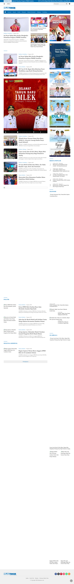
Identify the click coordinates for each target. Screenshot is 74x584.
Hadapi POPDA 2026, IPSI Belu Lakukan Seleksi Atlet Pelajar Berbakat (54, 562)
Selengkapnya (25, 361)
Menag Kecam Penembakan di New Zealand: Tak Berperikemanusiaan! (60, 165)
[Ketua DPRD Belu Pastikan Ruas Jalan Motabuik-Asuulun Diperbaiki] (10, 309)
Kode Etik (32, 578)
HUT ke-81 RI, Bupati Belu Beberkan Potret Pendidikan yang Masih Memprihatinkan (42, 1)
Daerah (14, 12)
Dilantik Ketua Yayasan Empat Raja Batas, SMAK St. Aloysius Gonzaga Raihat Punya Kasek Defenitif (38, 45)
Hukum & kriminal (31, 12)
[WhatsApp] (66, 574)
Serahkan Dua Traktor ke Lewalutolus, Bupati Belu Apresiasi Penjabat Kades (63, 322)
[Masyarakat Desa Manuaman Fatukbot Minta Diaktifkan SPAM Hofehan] (10, 179)
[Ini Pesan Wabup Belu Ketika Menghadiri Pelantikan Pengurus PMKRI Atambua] (16, 24)
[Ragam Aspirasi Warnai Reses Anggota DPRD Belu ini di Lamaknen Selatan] (10, 353)
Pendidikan (44, 12)
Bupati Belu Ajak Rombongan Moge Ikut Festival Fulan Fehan (65, 562)
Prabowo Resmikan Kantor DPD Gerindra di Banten (61, 181)
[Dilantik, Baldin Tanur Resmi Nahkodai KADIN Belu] (60, 310)
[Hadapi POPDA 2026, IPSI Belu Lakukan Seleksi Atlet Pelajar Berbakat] (54, 505)
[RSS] (69, 574)
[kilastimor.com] (10, 7)
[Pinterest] (61, 574)
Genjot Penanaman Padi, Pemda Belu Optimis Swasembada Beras (59, 306)
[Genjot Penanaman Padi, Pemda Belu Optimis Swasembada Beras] (60, 248)
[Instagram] (64, 574)
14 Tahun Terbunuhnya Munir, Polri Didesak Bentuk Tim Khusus (60, 175)
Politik (18, 12)
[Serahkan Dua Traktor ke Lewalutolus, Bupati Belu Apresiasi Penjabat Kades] (60, 318)
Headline (5, 33)
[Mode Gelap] (69, 4)
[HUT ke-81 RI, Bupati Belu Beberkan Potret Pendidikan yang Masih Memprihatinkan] (39, 22)
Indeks (8, 3)
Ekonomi (24, 12)
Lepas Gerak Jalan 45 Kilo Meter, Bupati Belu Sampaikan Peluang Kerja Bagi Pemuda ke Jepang (32, 153)
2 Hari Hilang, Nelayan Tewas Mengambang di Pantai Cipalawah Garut (61, 170)
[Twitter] (58, 574)
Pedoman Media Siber (44, 578)
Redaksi (36, 578)
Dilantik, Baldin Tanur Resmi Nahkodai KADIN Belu (64, 314)
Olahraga (39, 12)
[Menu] (5, 4)
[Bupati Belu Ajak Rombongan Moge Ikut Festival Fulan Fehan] (65, 505)
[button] (66, 4)
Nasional (9, 12)
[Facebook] (56, 574)
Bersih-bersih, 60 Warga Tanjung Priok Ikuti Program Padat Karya (61, 186)
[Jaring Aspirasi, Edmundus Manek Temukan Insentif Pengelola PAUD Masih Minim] (10, 334)
